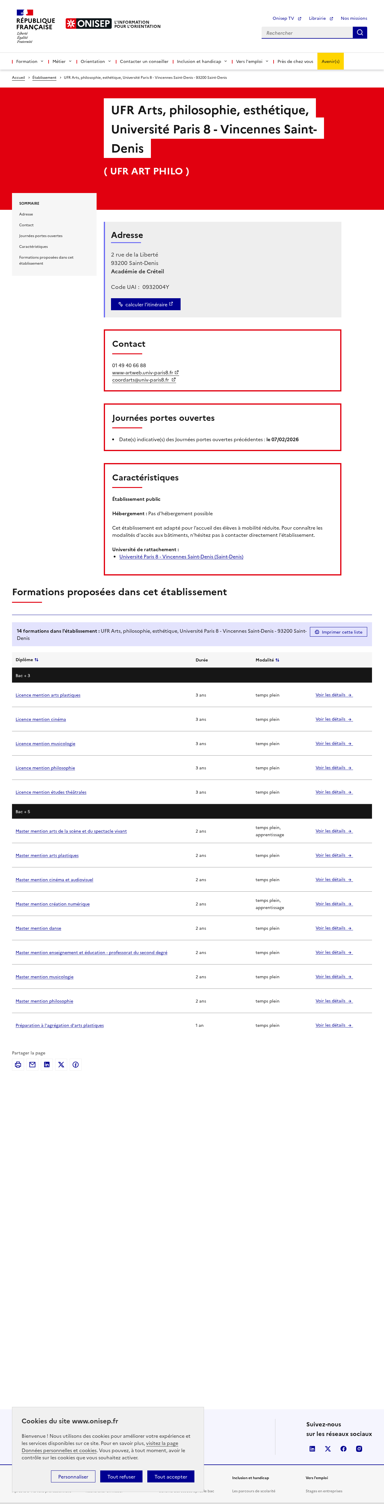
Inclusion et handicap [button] (199, 61)
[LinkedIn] (47, 1065)
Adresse (26, 213)
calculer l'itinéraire (146, 304)
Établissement (44, 77)
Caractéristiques (33, 246)
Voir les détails (331, 694)
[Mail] (32, 1065)
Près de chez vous (295, 61)
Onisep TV (284, 18)
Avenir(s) (331, 61)
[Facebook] (76, 1065)
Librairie (318, 18)
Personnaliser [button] (73, 1476)
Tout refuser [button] (121, 1476)
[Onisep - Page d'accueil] (89, 23)
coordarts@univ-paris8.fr (141, 379)
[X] (61, 1065)
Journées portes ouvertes (40, 235)
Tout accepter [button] (170, 1476)
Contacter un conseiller (144, 61)
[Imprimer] (18, 1065)
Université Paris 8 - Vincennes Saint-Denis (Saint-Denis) (181, 556)
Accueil (18, 77)
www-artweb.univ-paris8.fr (142, 372)
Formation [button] (27, 61)
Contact (26, 224)
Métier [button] (59, 61)
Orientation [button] (93, 61)
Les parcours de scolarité (253, 1490)
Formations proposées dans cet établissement (46, 260)
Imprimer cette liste (342, 632)
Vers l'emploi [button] (249, 61)
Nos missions (354, 18)
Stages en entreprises (324, 1490)
